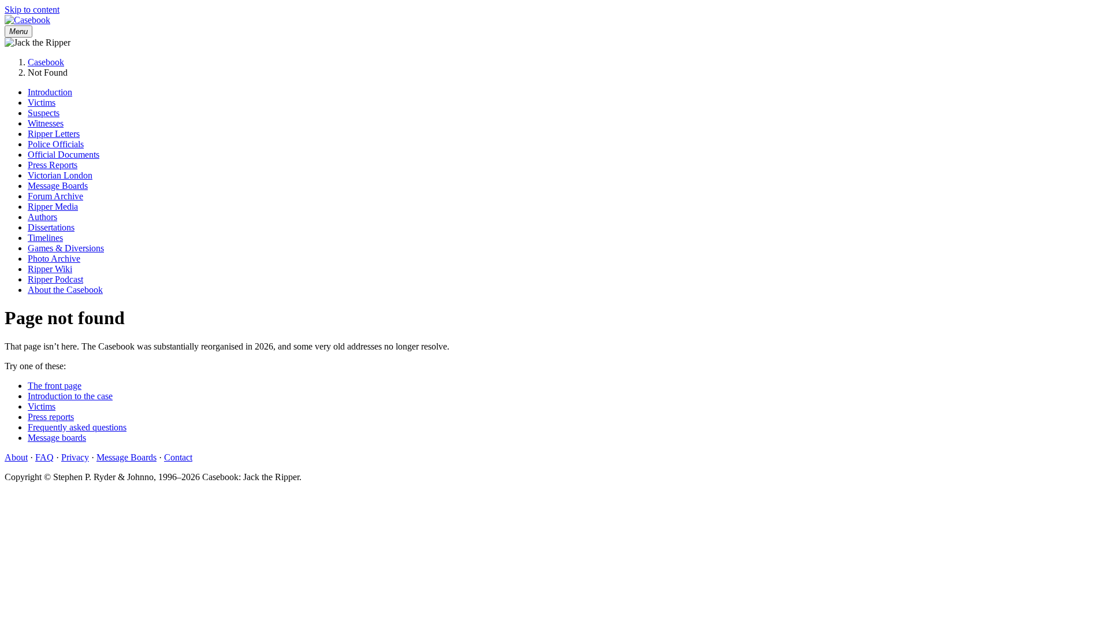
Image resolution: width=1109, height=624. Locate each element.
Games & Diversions (66, 248)
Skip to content (32, 9)
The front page (54, 386)
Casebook (46, 62)
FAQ (44, 457)
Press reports (51, 417)
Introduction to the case (70, 396)
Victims (41, 102)
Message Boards (58, 186)
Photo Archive (54, 258)
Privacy (75, 457)
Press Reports (52, 165)
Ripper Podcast (55, 279)
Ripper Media (53, 206)
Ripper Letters (54, 134)
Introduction (50, 92)
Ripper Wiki (50, 269)
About (16, 457)
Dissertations (51, 227)
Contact (178, 457)
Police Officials (56, 144)
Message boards (57, 438)
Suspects (43, 113)
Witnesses (46, 123)
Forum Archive (55, 196)
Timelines (45, 238)
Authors (42, 217)
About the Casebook (65, 290)
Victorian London (60, 175)
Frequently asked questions (77, 427)
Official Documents (63, 154)
